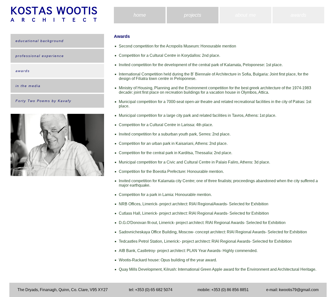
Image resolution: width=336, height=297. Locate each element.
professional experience (39, 56)
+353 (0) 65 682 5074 (153, 290)
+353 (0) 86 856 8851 (230, 290)
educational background (39, 41)
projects (192, 15)
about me (245, 15)
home (140, 15)
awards (298, 15)
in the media (28, 86)
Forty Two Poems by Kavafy (43, 101)
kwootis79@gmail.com (299, 290)
